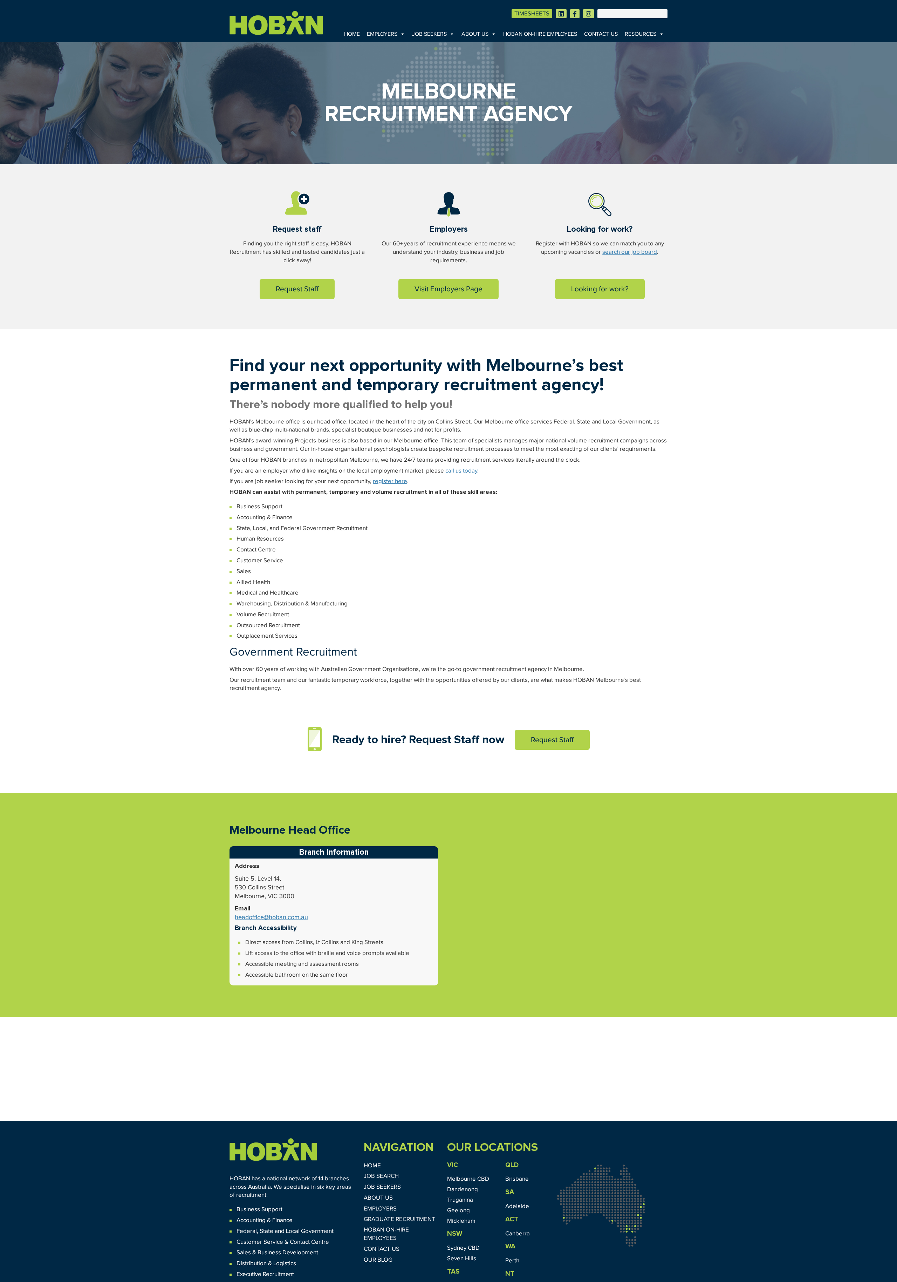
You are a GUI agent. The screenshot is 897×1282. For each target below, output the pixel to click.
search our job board (629, 252)
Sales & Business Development (277, 1253)
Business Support (259, 1210)
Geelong (458, 1211)
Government (317, 1231)
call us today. (462, 471)
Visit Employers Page (448, 289)
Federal (247, 1231)
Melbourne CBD (468, 1179)
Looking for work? (600, 289)
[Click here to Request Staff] (297, 203)
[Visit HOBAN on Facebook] (575, 13)
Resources (640, 34)
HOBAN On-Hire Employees (540, 34)
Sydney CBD (463, 1248)
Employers (382, 34)
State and (272, 1231)
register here (390, 481)
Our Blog (378, 1260)
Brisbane (517, 1179)
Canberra (517, 1234)
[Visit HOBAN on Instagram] (588, 13)
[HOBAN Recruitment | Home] (273, 1149)
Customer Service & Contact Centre (283, 1242)
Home (352, 34)
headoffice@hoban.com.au (271, 917)
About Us (474, 34)
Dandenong (462, 1190)
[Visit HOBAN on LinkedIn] (561, 13)
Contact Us (601, 34)
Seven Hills (461, 1259)
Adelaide (517, 1206)
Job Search (381, 1176)
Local (293, 1231)
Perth (512, 1261)
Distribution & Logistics (266, 1264)
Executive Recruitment (265, 1274)
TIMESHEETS (531, 14)
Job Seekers (429, 34)
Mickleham (461, 1221)
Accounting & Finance (265, 1220)
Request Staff (297, 289)
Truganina (460, 1200)
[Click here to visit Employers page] (448, 203)
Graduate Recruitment (399, 1219)
